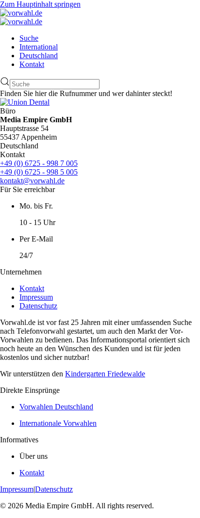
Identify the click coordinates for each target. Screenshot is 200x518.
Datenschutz (38, 306)
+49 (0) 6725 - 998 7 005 (39, 163)
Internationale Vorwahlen (58, 423)
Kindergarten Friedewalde (105, 374)
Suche (28, 38)
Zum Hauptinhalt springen (40, 4)
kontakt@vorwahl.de (32, 181)
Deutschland (38, 55)
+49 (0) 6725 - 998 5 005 (39, 172)
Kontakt (31, 64)
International (38, 47)
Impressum (36, 297)
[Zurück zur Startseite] (21, 13)
